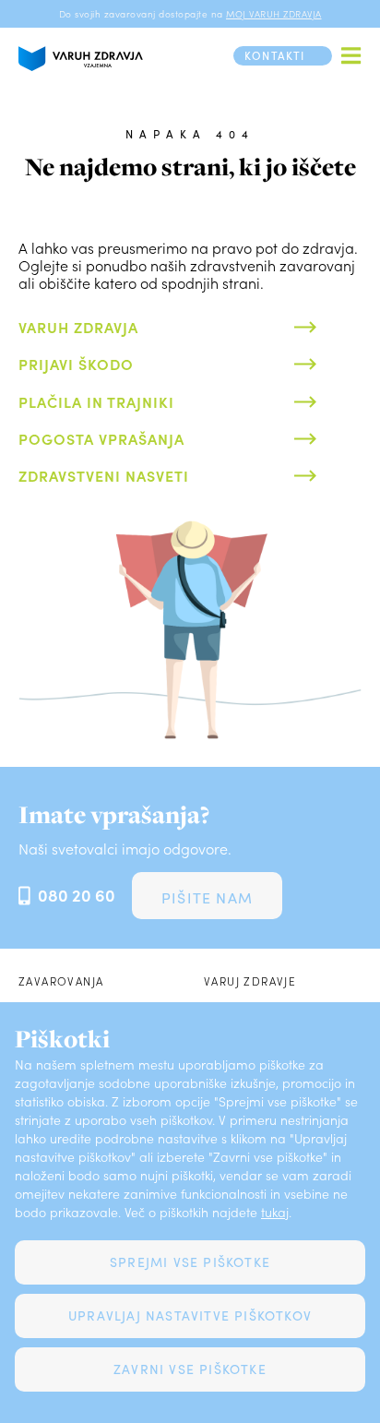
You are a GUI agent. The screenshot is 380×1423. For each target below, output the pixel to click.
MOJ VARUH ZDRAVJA (274, 13)
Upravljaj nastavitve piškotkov (190, 1315)
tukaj (275, 1212)
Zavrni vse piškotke (190, 1369)
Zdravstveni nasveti (103, 475)
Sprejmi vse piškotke (190, 1262)
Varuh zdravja (78, 327)
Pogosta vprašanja (101, 438)
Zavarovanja (60, 981)
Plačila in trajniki (96, 401)
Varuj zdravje (250, 981)
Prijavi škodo (76, 363)
